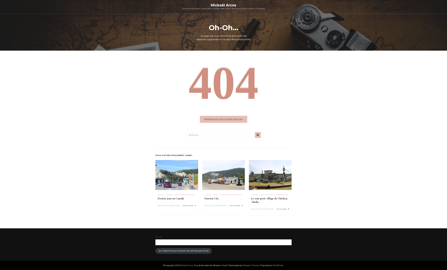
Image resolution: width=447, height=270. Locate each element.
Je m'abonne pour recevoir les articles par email (183, 251)
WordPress (278, 265)
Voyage (161, 195)
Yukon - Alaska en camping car (180, 195)
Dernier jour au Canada (171, 198)
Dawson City (212, 198)
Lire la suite (188, 205)
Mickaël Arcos (223, 5)
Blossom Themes (251, 265)
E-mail (158, 237)
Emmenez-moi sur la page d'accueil (223, 119)
